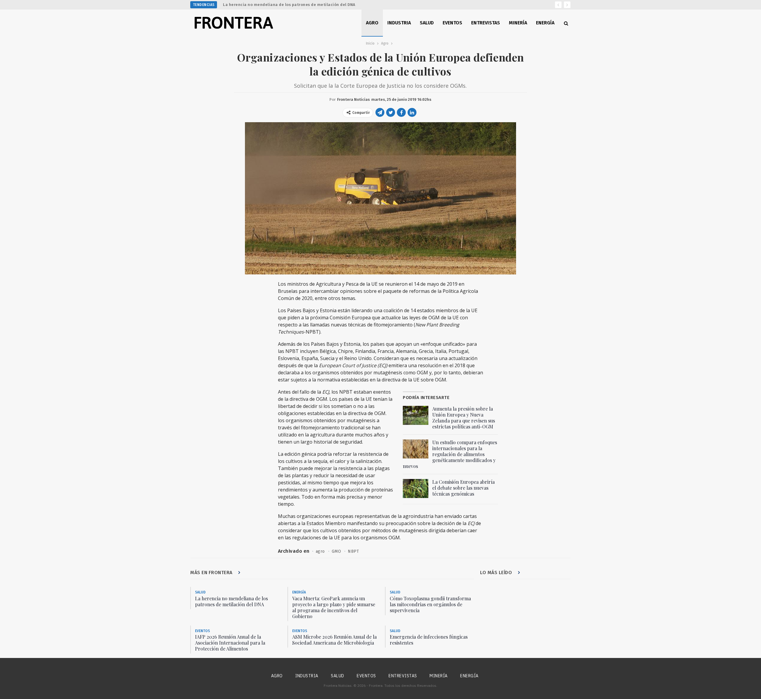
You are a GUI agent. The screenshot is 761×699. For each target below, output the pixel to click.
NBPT (353, 551)
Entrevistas (485, 23)
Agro (372, 23)
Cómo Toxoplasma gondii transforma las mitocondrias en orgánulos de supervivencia (430, 604)
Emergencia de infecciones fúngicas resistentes (429, 640)
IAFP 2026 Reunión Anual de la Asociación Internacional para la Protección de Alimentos (230, 643)
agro (320, 551)
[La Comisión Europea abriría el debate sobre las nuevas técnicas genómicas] (415, 488)
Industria (399, 23)
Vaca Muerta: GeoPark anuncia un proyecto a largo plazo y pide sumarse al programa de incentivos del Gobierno (333, 607)
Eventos (452, 23)
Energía (545, 23)
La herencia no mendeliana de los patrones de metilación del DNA (289, 4)
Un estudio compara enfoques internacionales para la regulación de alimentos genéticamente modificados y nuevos (450, 454)
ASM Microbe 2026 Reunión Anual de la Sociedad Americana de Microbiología (334, 640)
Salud (427, 23)
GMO (336, 551)
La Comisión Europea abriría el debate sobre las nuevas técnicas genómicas (463, 488)
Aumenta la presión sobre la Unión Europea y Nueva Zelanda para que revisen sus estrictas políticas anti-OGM (463, 418)
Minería (518, 23)
